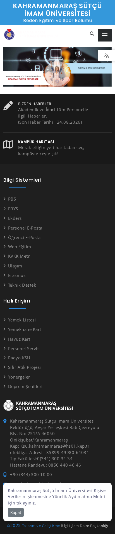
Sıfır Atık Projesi (24, 367)
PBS (12, 199)
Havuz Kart (19, 339)
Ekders (15, 218)
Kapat (15, 512)
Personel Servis (23, 348)
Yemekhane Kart (24, 329)
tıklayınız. (26, 503)
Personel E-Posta (25, 228)
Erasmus (16, 275)
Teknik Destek (22, 285)
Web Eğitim (19, 246)
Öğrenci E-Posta (24, 237)
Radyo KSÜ (19, 357)
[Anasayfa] (32, 34)
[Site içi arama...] (92, 34)
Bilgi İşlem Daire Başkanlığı (84, 525)
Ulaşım (15, 266)
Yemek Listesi (22, 320)
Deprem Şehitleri (25, 386)
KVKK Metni (20, 256)
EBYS (13, 208)
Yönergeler (19, 377)
